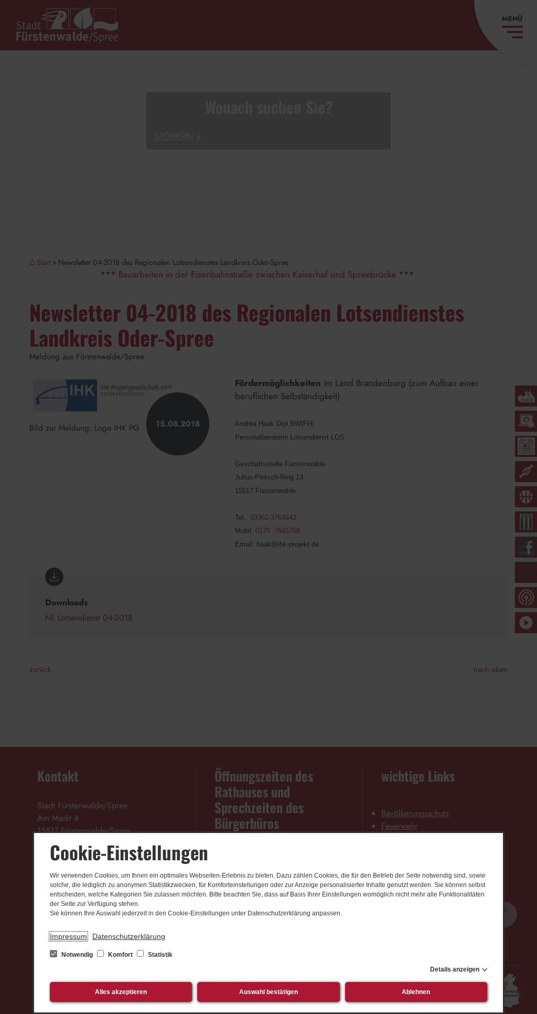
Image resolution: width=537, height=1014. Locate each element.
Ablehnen (416, 992)
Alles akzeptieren (121, 992)
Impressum (68, 936)
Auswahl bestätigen (268, 992)
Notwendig (77, 954)
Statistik (159, 954)
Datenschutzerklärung (128, 936)
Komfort (120, 954)
